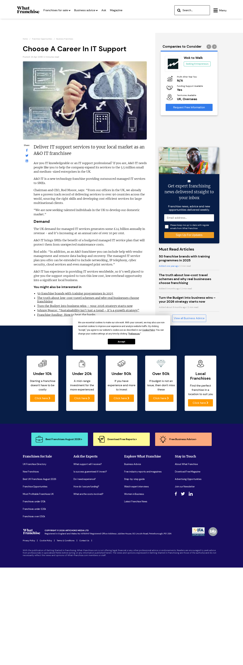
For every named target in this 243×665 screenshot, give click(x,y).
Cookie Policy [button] (148, 330)
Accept (121, 341)
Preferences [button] (134, 333)
